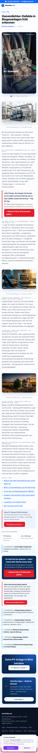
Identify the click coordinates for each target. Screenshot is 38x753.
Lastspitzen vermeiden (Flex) (15, 502)
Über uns (5, 731)
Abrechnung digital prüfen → (15, 602)
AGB (25, 731)
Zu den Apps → (19, 699)
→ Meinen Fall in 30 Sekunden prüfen (18, 212)
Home (3, 12)
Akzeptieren (11, 748)
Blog (8, 12)
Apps (3, 727)
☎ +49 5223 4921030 (12, 1)
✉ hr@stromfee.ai (27, 1)
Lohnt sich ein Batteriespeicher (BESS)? (19, 491)
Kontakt (11, 731)
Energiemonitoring (12, 727)
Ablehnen (27, 748)
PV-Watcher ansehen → (15, 524)
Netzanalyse (23, 727)
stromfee (10, 5)
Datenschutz (32, 731)
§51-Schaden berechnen (13, 506)
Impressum (19, 731)
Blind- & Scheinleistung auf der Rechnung (19, 487)
